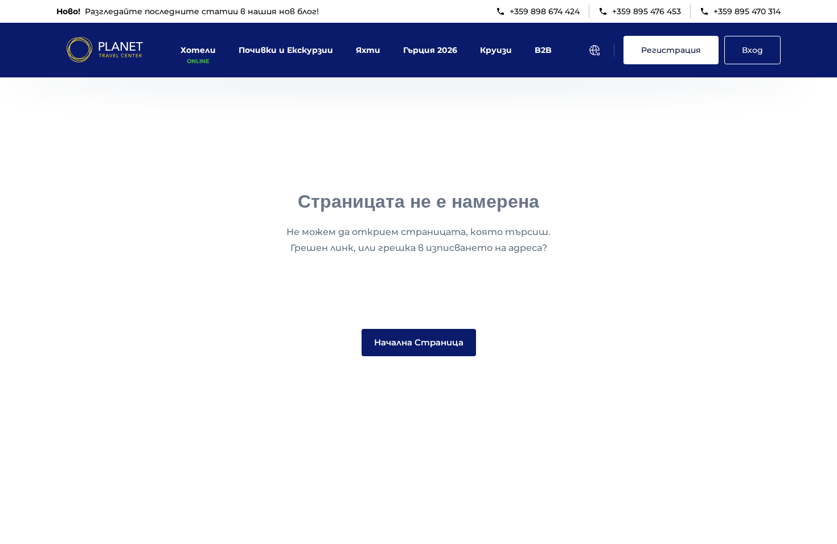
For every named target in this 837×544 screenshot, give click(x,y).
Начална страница (418, 342)
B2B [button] (543, 50)
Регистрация (671, 50)
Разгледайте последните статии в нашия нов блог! (187, 11)
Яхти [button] (368, 50)
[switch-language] (594, 50)
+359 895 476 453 (646, 11)
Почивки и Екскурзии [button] (286, 50)
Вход (752, 50)
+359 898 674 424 (545, 11)
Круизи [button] (496, 50)
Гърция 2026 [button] (430, 50)
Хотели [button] (198, 50)
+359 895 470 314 (747, 11)
